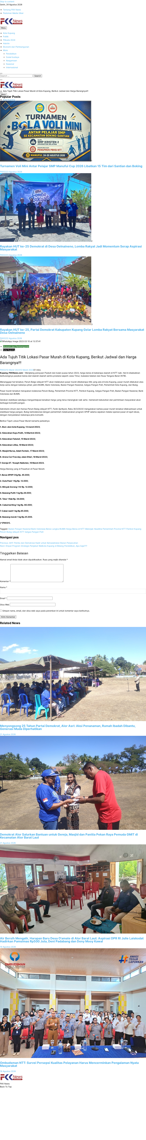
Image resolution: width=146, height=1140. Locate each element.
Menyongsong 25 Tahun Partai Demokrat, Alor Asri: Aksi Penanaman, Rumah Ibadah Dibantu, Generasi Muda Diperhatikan (67, 727)
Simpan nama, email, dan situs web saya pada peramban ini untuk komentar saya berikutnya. (46, 611)
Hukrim (6, 43)
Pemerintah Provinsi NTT (114, 529)
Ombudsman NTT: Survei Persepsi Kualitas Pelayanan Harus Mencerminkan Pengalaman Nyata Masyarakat (69, 1064)
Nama (3, 587)
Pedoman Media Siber (13, 13)
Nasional (10, 64)
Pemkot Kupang (133, 529)
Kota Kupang (9, 33)
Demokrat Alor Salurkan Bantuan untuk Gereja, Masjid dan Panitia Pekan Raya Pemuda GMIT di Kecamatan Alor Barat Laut (69, 836)
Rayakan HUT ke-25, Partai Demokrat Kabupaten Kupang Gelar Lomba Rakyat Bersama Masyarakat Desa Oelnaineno (72, 331)
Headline (98, 529)
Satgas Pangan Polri (34, 532)
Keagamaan (11, 60)
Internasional (12, 67)
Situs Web (4, 604)
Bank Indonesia (38, 529)
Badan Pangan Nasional (19, 529)
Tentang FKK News (12, 9)
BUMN (62, 529)
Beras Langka (52, 529)
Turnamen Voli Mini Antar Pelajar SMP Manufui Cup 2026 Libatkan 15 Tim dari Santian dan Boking (71, 166)
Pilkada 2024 (9, 40)
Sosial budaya (12, 57)
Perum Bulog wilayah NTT (12, 532)
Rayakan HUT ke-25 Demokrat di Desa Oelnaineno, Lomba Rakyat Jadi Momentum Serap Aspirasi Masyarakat (71, 248)
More (5, 50)
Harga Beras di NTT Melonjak (79, 529)
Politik (6, 36)
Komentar (5, 581)
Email (3, 598)
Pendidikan (11, 53)
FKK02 (3, 171)
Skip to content (7, 1)
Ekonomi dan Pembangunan (16, 47)
